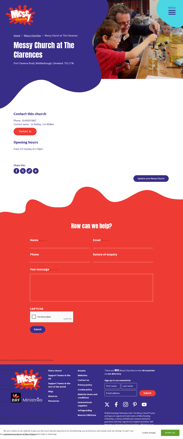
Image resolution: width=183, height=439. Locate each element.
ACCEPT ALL (170, 432)
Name (38, 240)
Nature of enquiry (105, 254)
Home (17, 35)
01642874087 (29, 120)
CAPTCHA (36, 309)
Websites (82, 375)
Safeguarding (85, 410)
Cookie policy (85, 389)
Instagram (125, 404)
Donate (81, 370)
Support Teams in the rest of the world (59, 385)
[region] (91, 432)
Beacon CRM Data (87, 415)
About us (52, 396)
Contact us (83, 380)
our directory (114, 373)
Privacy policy (85, 384)
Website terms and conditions (87, 396)
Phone (34, 254)
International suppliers (85, 404)
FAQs (50, 391)
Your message (44, 269)
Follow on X (107, 404)
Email (101, 240)
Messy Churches (32, 35)
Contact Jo (25, 131)
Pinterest (134, 404)
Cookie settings (149, 432)
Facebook (116, 404)
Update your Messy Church (151, 178)
